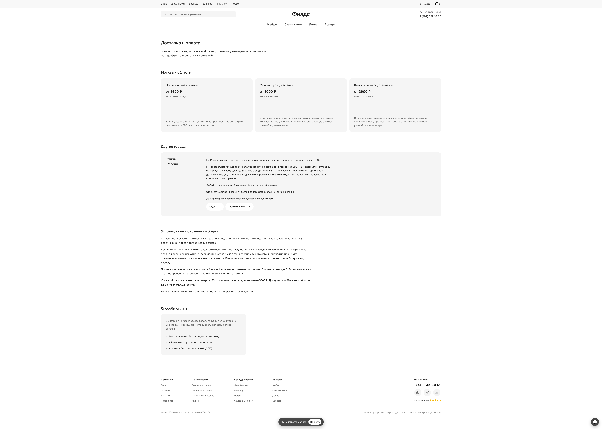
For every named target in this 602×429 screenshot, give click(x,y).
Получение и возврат (203, 395)
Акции (195, 400)
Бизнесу (193, 4)
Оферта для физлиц (374, 412)
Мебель (272, 24)
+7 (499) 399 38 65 (429, 16)
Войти (427, 4)
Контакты (166, 395)
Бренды (330, 24)
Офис (164, 4)
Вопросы (207, 4)
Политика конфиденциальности (425, 412)
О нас (164, 385)
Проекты (166, 390)
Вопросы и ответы (202, 385)
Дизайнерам (178, 4)
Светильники (293, 24)
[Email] (436, 392)
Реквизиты (167, 400)
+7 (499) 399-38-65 (427, 384)
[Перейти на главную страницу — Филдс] (301, 14)
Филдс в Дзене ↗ (243, 400)
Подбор (236, 4)
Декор (313, 24)
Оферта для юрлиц (396, 412)
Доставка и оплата (202, 390)
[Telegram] (427, 392)
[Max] (417, 392)
